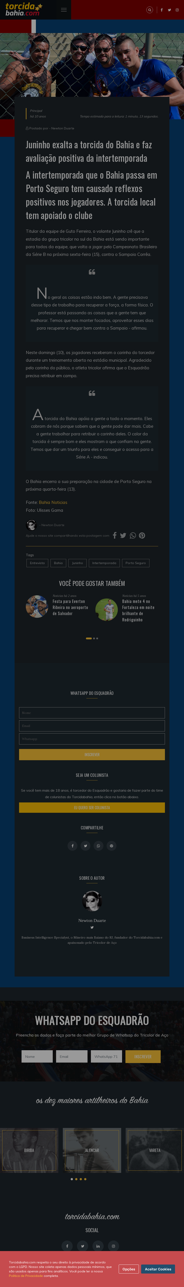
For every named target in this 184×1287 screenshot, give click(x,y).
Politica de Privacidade (26, 1276)
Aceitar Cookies (158, 1269)
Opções (129, 1269)
